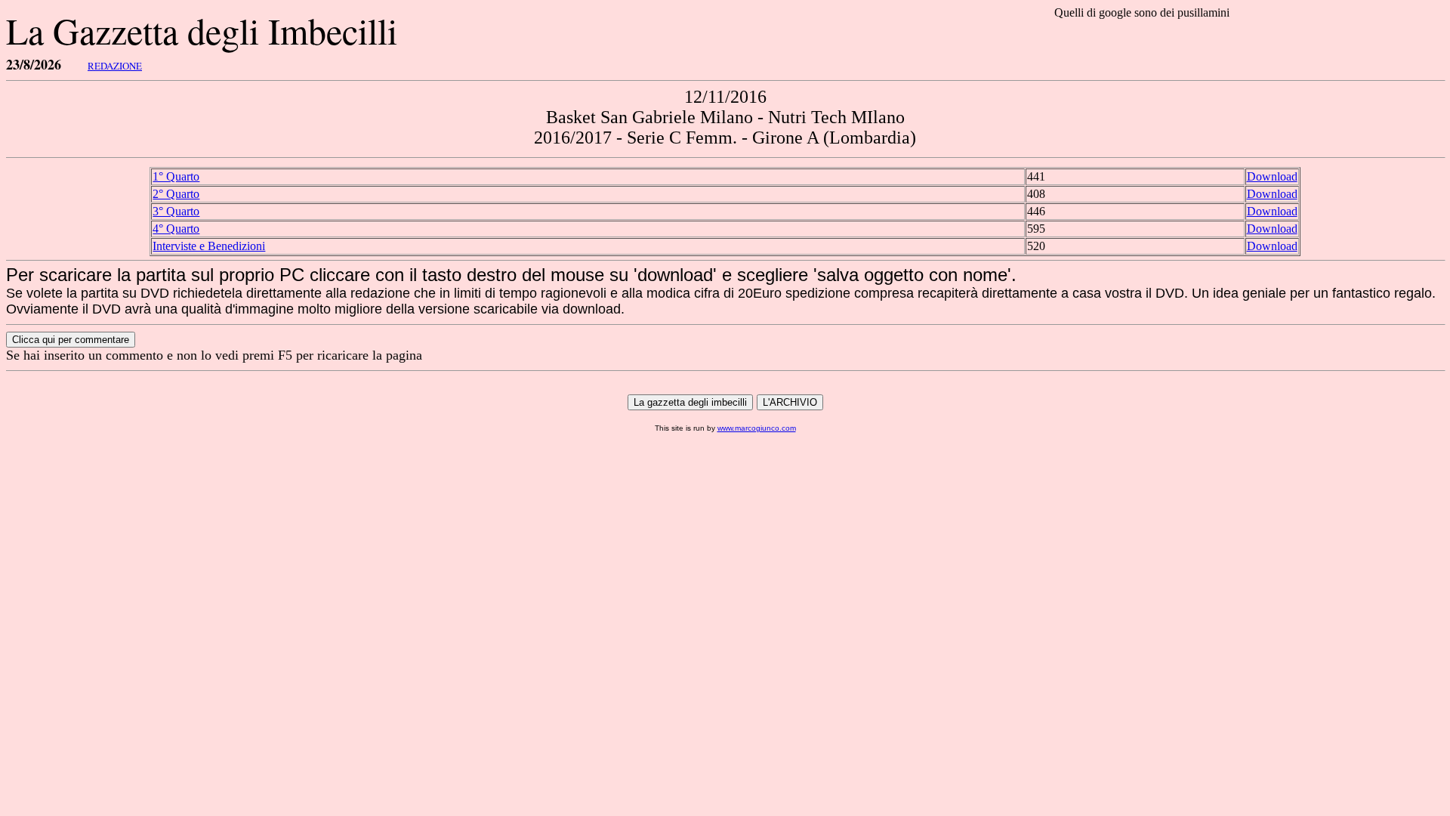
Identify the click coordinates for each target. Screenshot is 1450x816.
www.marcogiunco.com (756, 428)
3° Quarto (176, 211)
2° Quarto (176, 193)
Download (1272, 176)
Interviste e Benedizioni (209, 246)
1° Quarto (176, 176)
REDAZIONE (115, 66)
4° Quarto (176, 228)
